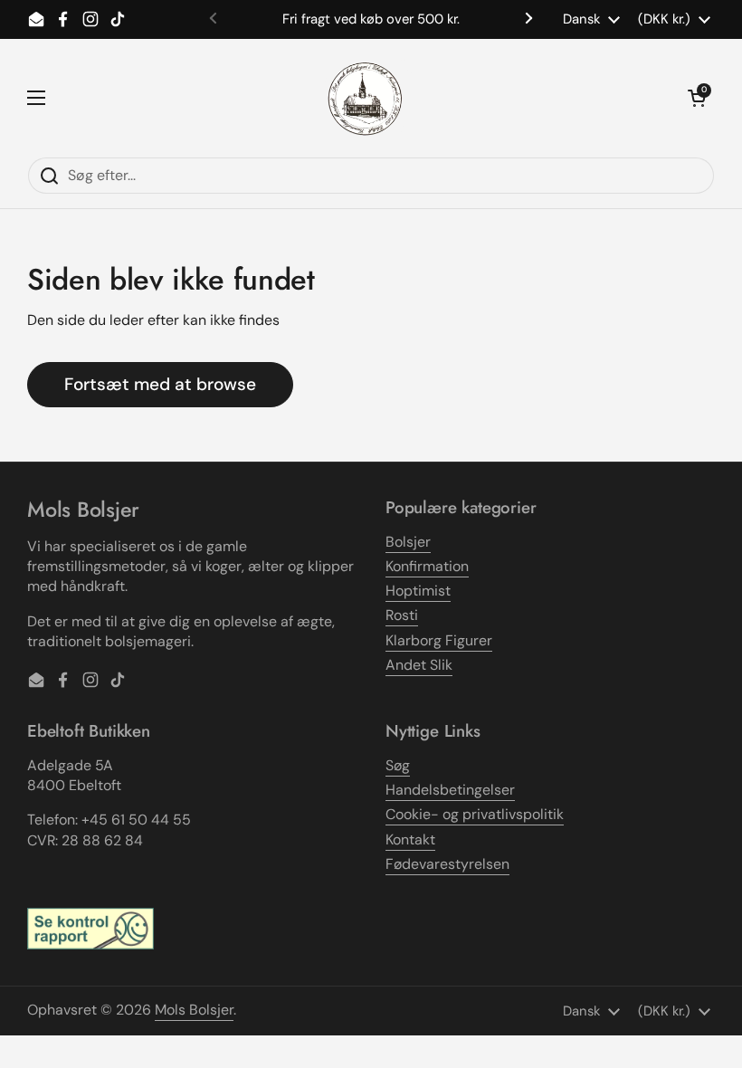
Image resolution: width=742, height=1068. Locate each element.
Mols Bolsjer (194, 1009)
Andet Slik (418, 664)
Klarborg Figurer (438, 640)
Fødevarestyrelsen (447, 863)
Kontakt (410, 839)
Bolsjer (408, 541)
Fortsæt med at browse (160, 384)
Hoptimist (418, 590)
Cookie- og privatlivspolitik (474, 814)
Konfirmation (427, 566)
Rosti (401, 615)
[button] (697, 98)
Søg (397, 765)
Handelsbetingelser (450, 789)
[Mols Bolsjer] (366, 97)
